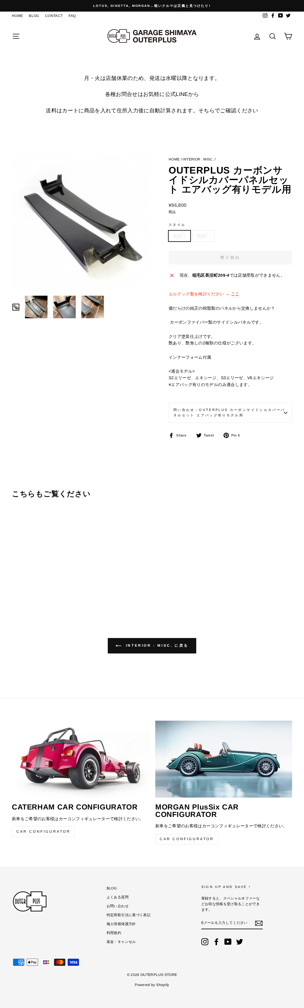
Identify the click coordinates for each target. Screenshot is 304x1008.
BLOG (34, 16)
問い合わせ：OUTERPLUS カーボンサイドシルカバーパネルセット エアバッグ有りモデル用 (229, 412)
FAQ (72, 16)
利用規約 (114, 933)
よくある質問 (118, 897)
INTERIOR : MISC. (198, 159)
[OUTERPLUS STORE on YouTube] (228, 941)
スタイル (177, 224)
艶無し (203, 236)
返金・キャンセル (121, 942)
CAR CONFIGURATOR (43, 831)
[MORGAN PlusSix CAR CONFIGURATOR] (223, 759)
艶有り (179, 236)
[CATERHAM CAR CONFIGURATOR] (80, 759)
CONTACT (54, 16)
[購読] (259, 923)
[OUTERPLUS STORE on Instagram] (204, 941)
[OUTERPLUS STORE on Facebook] (216, 941)
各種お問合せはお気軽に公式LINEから (152, 94)
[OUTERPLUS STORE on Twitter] (239, 941)
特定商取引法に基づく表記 (129, 915)
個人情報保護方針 (121, 924)
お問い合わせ (118, 906)
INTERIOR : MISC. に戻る (156, 645)
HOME (17, 16)
